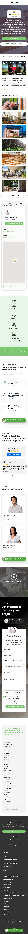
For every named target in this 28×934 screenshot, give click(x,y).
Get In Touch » (7, 866)
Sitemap (14, 922)
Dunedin (5, 890)
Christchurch (7, 884)
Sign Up (14, 831)
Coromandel (6, 887)
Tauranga (6, 906)
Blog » (5, 856)
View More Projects (14, 195)
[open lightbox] (14, 104)
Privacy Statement (11, 921)
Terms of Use (18, 921)
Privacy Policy (16, 694)
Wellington (6, 912)
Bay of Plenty (7, 882)
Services (16, 56)
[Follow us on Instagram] (14, 839)
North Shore (6, 901)
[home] (13, 2)
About (3, 56)
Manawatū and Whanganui (11, 893)
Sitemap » (6, 870)
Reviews (23, 56)
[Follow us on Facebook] (10, 839)
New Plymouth (8, 237)
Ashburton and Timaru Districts (12, 876)
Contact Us (14, 38)
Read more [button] (6, 471)
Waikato (5, 909)
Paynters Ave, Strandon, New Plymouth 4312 (11, 286)
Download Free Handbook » (11, 863)
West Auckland (7, 914)
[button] (25, 2)
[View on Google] (4, 461)
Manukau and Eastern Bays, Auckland (14, 895)
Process (9, 56)
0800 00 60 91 (8, 231)
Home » (5, 852)
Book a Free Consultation (15, 223)
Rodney (5, 904)
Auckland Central (8, 879)
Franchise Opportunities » (10, 859)
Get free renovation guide (13, 43)
